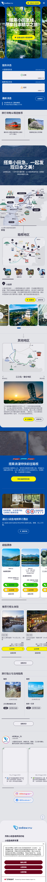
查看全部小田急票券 (24, 37)
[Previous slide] (1, 315)
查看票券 (31, 300)
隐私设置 (23, 862)
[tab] (8, 273)
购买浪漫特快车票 (23, 479)
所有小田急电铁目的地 (14, 836)
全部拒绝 (23, 867)
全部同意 (23, 872)
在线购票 (11, 649)
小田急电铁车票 (11, 840)
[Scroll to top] (42, 817)
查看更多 (40, 99)
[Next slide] (45, 315)
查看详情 (40, 300)
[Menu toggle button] (44, 3)
